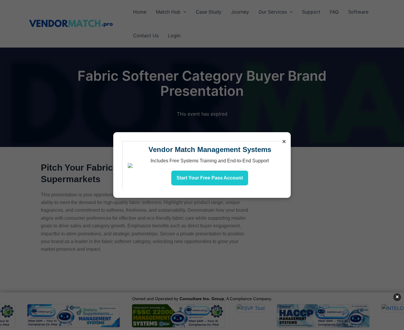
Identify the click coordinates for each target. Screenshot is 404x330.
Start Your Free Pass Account (210, 177)
